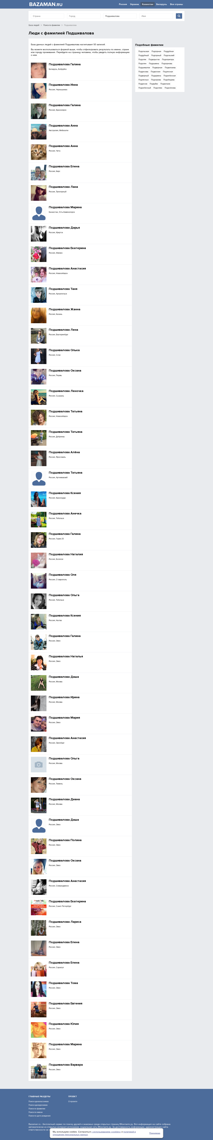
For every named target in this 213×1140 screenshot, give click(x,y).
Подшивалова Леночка (66, 391)
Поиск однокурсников (38, 1105)
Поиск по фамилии (51, 25)
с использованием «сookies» (106, 1131)
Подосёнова (170, 88)
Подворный (143, 76)
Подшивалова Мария (64, 718)
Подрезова (143, 72)
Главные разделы (39, 1096)
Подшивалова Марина (65, 207)
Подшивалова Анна (63, 125)
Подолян (142, 63)
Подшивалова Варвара (66, 1065)
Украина (134, 4)
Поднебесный (144, 88)
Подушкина (154, 63)
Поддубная (169, 51)
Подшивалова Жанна (64, 309)
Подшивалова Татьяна (65, 411)
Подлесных (143, 80)
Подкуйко (154, 84)
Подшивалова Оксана (65, 370)
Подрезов (142, 84)
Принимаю (154, 1133)
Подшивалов (144, 68)
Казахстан (147, 4)
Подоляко (157, 88)
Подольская (143, 51)
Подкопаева (170, 68)
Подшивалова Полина (65, 840)
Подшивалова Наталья (66, 656)
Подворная (157, 68)
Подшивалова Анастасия (67, 268)
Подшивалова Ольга (64, 595)
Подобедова (168, 80)
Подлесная (168, 72)
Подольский (169, 55)
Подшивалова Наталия (66, 554)
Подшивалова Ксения (65, 493)
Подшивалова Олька (64, 350)
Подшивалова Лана (63, 187)
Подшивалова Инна (63, 85)
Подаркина (156, 76)
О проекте (72, 1101)
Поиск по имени (36, 1112)
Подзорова (156, 80)
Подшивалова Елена (64, 166)
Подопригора (168, 59)
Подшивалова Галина (65, 64)
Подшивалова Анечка (65, 513)
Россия (123, 4)
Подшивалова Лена (63, 330)
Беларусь (161, 4)
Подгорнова (167, 63)
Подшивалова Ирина (64, 697)
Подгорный (156, 55)
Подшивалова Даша (64, 677)
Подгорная (156, 51)
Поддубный (143, 55)
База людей (34, 25)
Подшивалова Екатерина (67, 248)
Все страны (176, 4)
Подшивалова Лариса (65, 922)
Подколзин (155, 72)
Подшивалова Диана (64, 799)
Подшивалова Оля (62, 575)
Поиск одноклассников (38, 1101)
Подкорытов (154, 59)
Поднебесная (170, 76)
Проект (72, 1096)
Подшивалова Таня (63, 289)
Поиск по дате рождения (40, 1116)
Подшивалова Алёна (64, 452)
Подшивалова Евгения (65, 1003)
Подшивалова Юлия (64, 1024)
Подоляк (142, 59)
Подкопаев (165, 84)
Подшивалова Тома (63, 983)
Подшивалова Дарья (64, 228)
